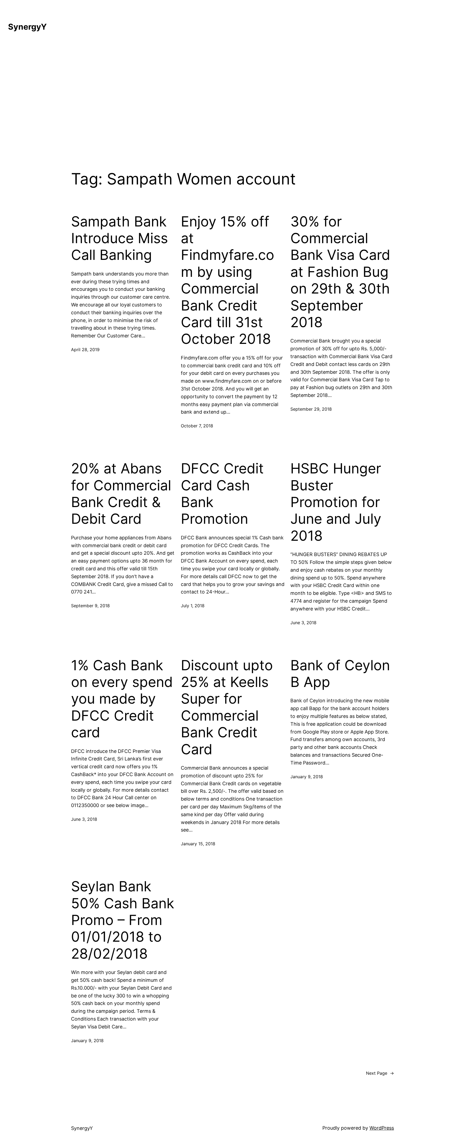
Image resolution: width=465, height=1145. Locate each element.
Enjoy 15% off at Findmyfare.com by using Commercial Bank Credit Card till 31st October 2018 (227, 280)
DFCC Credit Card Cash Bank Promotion (222, 493)
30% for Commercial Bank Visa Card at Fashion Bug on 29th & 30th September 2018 (340, 272)
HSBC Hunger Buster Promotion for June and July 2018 (335, 502)
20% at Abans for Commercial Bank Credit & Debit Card (121, 493)
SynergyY (27, 27)
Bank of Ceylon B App (340, 673)
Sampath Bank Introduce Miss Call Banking (119, 238)
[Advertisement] (232, 97)
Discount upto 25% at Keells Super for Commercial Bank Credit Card (227, 707)
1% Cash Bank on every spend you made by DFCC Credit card (122, 699)
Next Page (380, 1073)
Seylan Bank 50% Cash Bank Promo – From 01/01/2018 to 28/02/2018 (122, 920)
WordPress (381, 1128)
